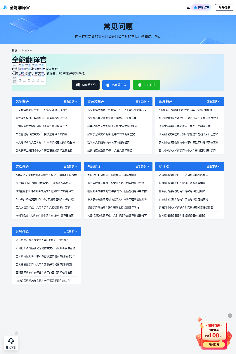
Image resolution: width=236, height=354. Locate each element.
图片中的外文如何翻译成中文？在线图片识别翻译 (187, 150)
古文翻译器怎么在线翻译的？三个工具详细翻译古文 (117, 110)
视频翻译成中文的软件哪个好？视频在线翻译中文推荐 (118, 191)
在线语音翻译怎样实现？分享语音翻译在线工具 (43, 280)
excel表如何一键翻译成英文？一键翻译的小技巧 (43, 183)
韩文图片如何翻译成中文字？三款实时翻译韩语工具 (188, 142)
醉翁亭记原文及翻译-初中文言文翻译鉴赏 (111, 134)
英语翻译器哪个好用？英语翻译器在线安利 (183, 199)
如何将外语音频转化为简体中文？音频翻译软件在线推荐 (46, 248)
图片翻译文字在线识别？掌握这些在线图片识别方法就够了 (190, 134)
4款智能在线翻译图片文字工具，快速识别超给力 (187, 110)
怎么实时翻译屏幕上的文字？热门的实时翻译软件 (115, 183)
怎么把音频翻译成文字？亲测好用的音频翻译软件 (44, 264)
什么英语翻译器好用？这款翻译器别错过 (182, 191)
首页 (14, 50)
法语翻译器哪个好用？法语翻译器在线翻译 (183, 175)
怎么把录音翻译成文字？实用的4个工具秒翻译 (42, 240)
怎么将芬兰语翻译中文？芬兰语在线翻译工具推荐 (44, 150)
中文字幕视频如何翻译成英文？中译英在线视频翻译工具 (118, 199)
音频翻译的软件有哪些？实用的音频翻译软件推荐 (44, 272)
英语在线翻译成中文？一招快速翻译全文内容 (41, 134)
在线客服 (11, 347)
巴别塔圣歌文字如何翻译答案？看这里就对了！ (43, 126)
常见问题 (27, 50)
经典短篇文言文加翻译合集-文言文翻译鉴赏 (112, 126)
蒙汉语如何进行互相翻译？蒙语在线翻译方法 (41, 118)
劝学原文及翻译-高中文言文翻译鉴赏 (108, 142)
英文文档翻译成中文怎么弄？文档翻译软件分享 (43, 207)
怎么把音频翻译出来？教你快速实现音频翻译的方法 (45, 256)
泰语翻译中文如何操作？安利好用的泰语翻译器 (186, 207)
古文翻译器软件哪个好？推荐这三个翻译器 (111, 118)
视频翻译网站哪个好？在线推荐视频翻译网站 (113, 207)
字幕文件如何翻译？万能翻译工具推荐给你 (111, 175)
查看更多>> (70, 101)
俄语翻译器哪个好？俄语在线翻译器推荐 (182, 183)
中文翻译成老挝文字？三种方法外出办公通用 (41, 110)
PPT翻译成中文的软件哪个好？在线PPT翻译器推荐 (45, 215)
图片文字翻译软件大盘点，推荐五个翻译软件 (185, 126)
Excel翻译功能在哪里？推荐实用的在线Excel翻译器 (45, 199)
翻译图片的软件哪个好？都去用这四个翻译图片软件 (188, 118)
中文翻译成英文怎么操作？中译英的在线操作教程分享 (46, 142)
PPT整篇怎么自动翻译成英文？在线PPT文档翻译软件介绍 (46, 191)
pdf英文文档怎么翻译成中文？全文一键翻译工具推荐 (46, 175)
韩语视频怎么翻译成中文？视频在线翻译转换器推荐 (117, 215)
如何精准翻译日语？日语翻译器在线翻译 (182, 215)
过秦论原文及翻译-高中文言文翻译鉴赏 (109, 150)
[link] (14, 50)
